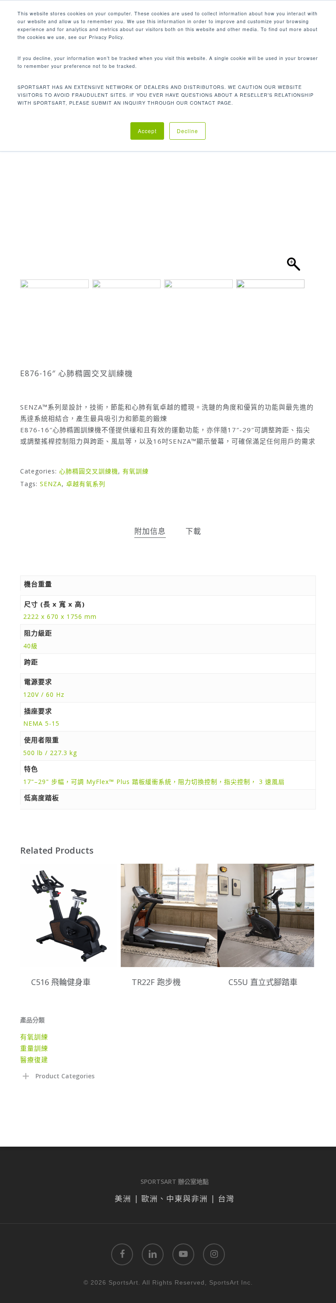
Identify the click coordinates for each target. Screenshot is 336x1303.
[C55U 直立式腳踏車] (265, 915)
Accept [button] (147, 130)
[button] (293, 181)
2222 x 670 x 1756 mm (60, 616)
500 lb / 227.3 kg (50, 753)
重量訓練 (34, 1048)
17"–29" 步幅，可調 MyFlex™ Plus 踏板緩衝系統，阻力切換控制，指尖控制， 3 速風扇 (154, 781)
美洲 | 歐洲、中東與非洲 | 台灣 (174, 1198)
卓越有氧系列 (85, 484)
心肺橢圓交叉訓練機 (88, 471)
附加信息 (150, 531)
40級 (30, 646)
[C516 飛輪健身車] (68, 915)
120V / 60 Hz (43, 694)
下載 (193, 531)
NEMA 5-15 (41, 723)
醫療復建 (34, 1059)
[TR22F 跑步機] (169, 915)
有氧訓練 (135, 471)
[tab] (150, 531)
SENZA (51, 484)
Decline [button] (187, 130)
